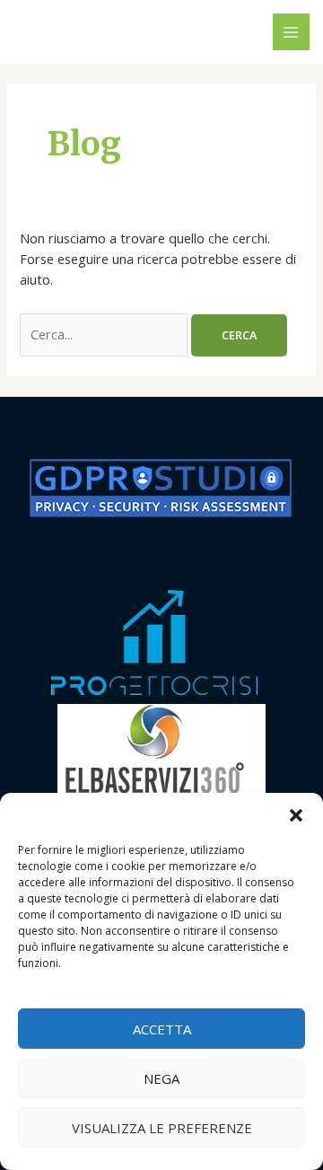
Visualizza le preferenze (162, 1128)
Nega (161, 1078)
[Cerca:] (105, 334)
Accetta (162, 1029)
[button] (296, 815)
